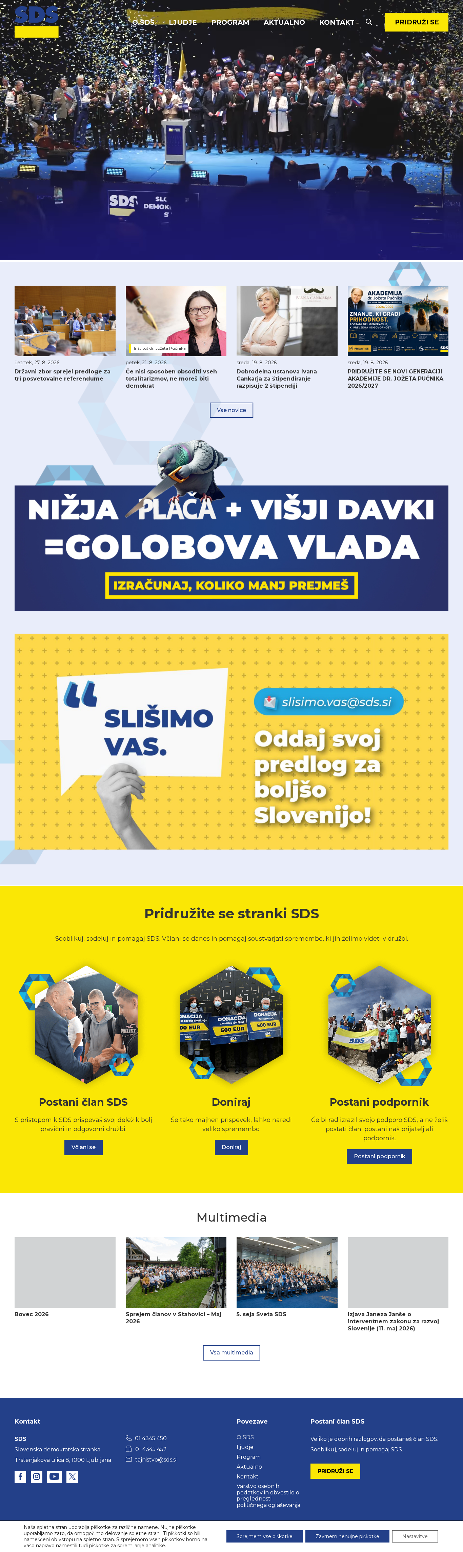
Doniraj (231, 1147)
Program (230, 22)
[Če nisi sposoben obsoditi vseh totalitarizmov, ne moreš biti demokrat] (176, 321)
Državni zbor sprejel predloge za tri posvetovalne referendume (62, 375)
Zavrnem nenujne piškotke (347, 1536)
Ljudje (183, 22)
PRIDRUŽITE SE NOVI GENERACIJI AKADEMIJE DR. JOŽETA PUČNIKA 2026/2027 (395, 378)
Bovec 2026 (32, 1314)
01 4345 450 (151, 1438)
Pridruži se (417, 22)
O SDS (143, 22)
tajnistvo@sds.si (156, 1459)
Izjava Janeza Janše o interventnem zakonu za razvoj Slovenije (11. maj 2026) (393, 1321)
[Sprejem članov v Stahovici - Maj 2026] (176, 1272)
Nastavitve (415, 1536)
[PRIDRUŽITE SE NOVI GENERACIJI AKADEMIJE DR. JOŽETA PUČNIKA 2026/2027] (398, 321)
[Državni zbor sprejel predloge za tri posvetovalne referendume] (65, 321)
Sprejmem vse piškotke (265, 1536)
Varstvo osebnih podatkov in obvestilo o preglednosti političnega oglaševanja (268, 1495)
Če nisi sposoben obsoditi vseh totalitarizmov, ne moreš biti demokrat (171, 378)
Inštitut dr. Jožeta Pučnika (160, 348)
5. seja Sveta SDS (261, 1314)
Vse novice (231, 410)
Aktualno (284, 22)
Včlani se (84, 1147)
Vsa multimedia (231, 1352)
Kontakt (337, 22)
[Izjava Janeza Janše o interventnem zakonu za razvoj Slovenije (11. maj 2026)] (398, 1272)
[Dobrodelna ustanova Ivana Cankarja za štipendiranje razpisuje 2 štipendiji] (287, 321)
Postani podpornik (379, 1156)
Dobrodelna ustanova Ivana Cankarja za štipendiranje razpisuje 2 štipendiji (277, 378)
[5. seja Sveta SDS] (287, 1272)
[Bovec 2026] (65, 1272)
